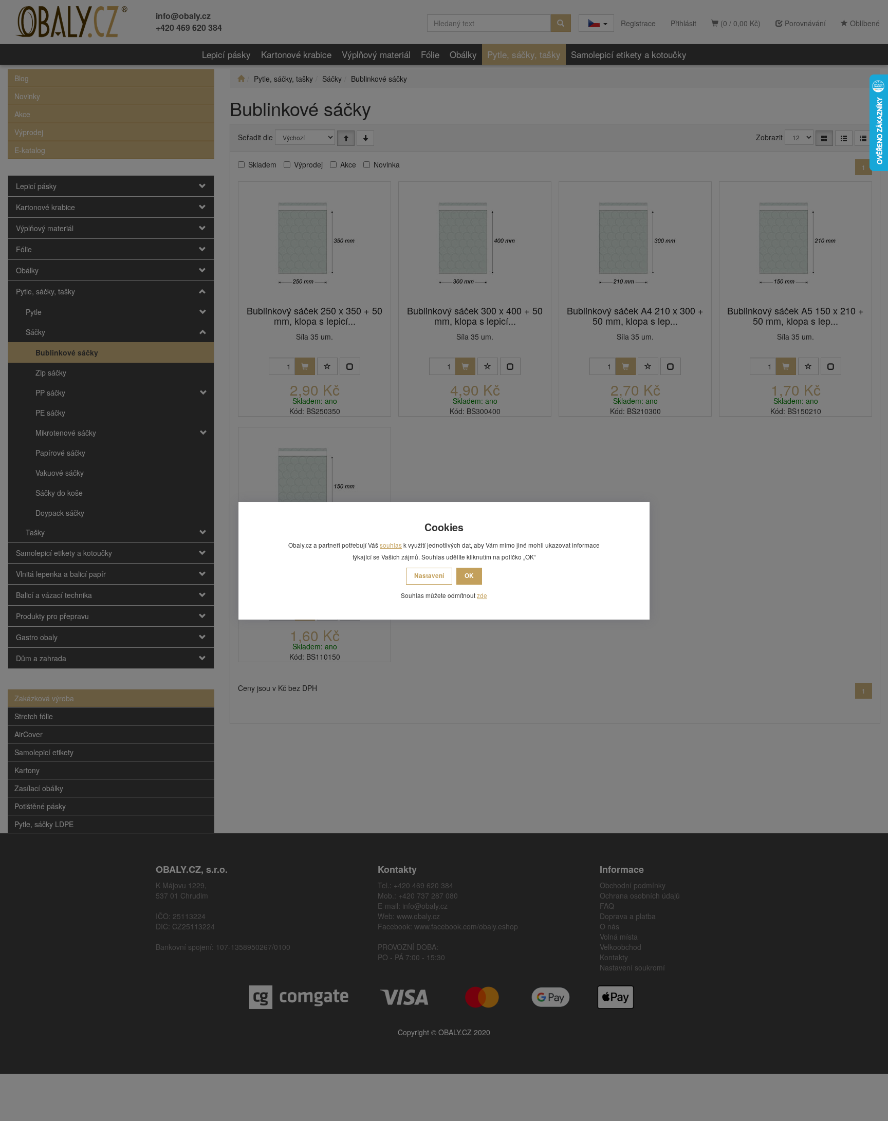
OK (469, 575)
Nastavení (429, 575)
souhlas (391, 544)
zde (482, 595)
